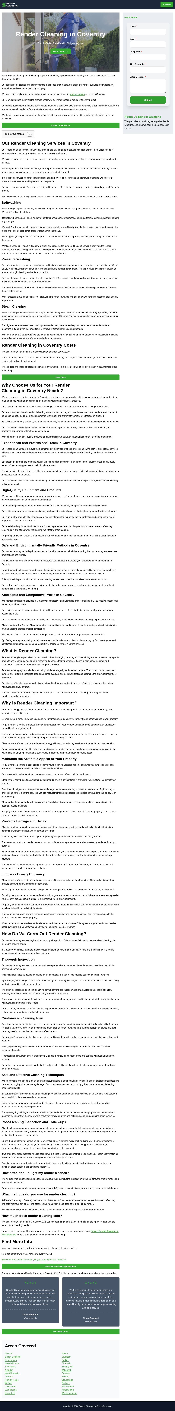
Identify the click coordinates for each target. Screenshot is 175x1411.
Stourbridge (67, 1380)
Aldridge (9, 1370)
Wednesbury (11, 1390)
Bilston (65, 1376)
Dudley (65, 1360)
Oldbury (9, 1376)
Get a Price (61, 377)
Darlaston (66, 1357)
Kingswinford (68, 1390)
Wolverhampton (69, 1393)
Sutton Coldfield (13, 1357)
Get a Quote (58, 51)
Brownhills (10, 1393)
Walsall (8, 1383)
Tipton (65, 1353)
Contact (167, 5)
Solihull (8, 1353)
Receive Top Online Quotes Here (60, 1266)
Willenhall (66, 1370)
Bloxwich (66, 1363)
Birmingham (11, 1360)
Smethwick (10, 1367)
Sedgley (66, 1383)
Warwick (62, 1260)
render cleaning (77, 94)
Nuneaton (28, 1260)
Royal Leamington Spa (45, 1260)
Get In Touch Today (60, 125)
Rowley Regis (12, 1380)
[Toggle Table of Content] (28, 134)
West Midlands (12, 1363)
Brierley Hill (67, 1367)
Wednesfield (68, 1386)
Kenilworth (17, 1260)
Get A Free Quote (60, 1331)
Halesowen (10, 1386)
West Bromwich (12, 1373)
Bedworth (6, 1260)
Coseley (66, 1373)
